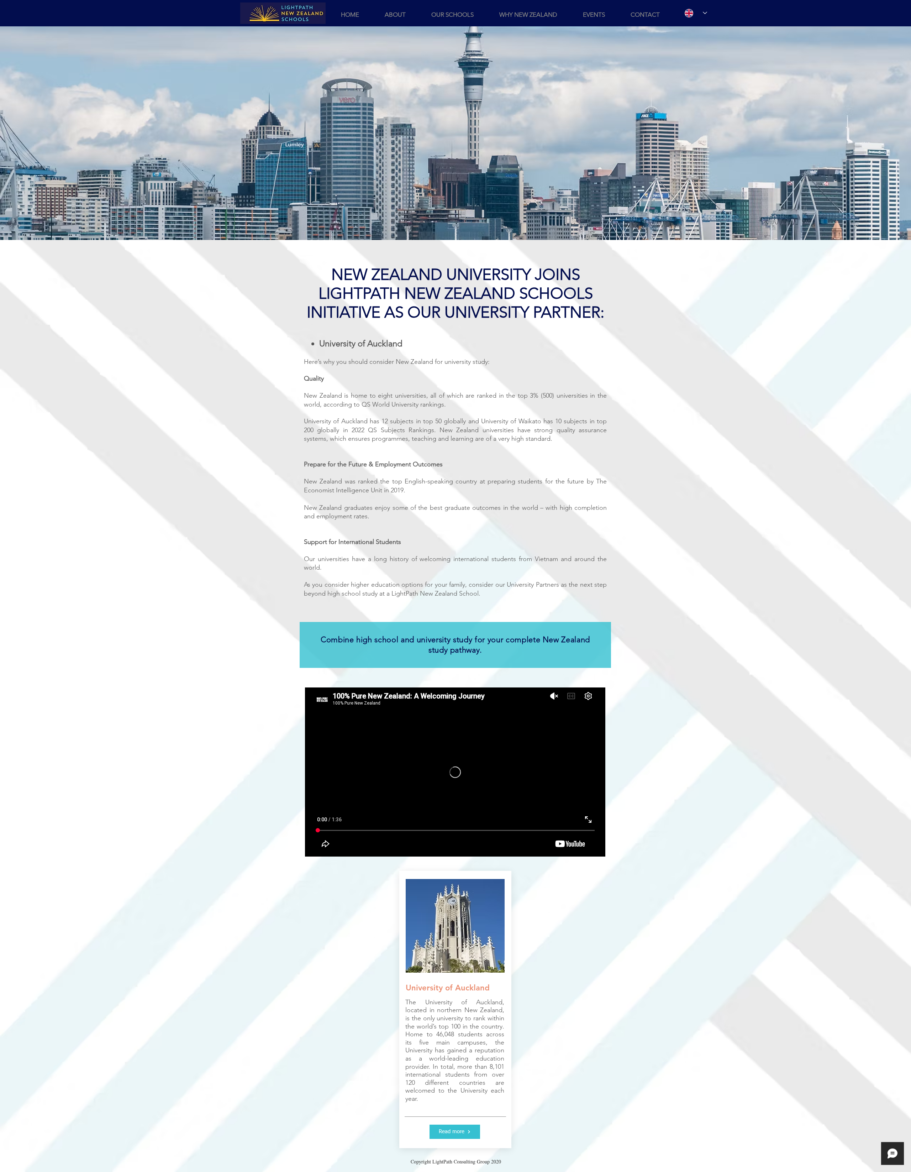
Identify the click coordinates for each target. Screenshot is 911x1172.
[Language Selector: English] (692, 13)
